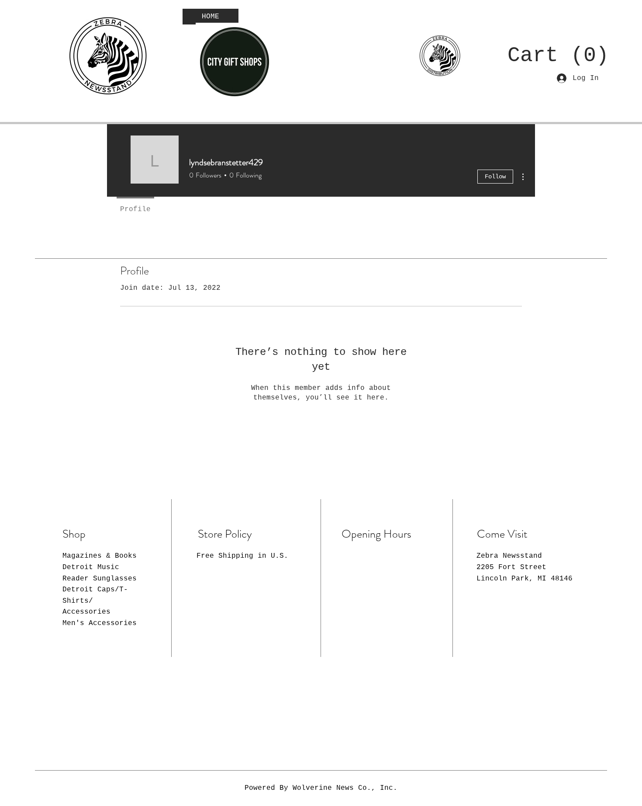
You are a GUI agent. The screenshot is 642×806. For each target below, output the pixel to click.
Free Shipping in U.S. (242, 556)
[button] (550, 54)
